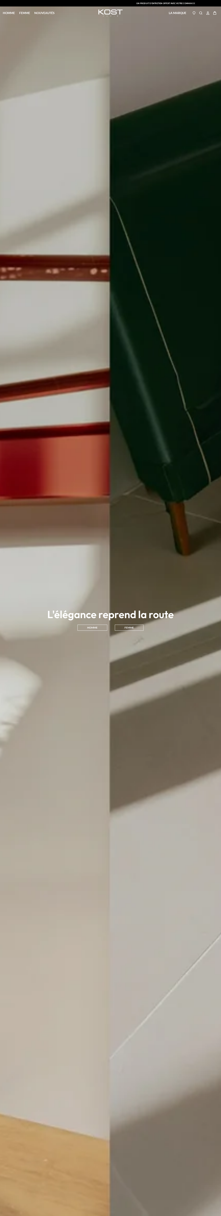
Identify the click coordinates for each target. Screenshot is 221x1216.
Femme (24, 13)
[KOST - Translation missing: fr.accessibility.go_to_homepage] (110, 13)
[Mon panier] (214, 13)
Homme (9, 13)
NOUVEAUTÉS (44, 13)
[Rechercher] (200, 13)
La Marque (177, 13)
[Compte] (207, 13)
